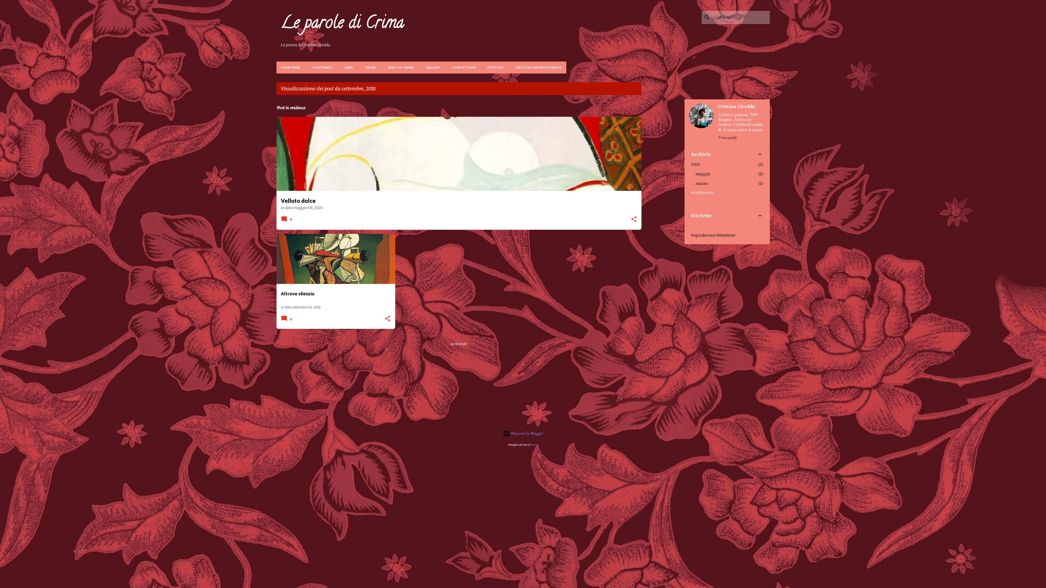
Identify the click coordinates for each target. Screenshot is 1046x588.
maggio (702, 173)
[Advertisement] (663, 181)
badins (534, 444)
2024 (695, 164)
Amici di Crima (401, 67)
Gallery (433, 67)
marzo (701, 183)
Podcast (495, 67)
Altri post (459, 344)
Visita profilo (727, 138)
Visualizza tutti (623, 89)
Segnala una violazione (713, 235)
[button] (634, 219)
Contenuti (322, 67)
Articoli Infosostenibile (539, 67)
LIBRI (349, 67)
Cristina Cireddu (736, 106)
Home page (290, 67)
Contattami (463, 67)
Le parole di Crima (342, 24)
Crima (370, 67)
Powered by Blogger (526, 433)
